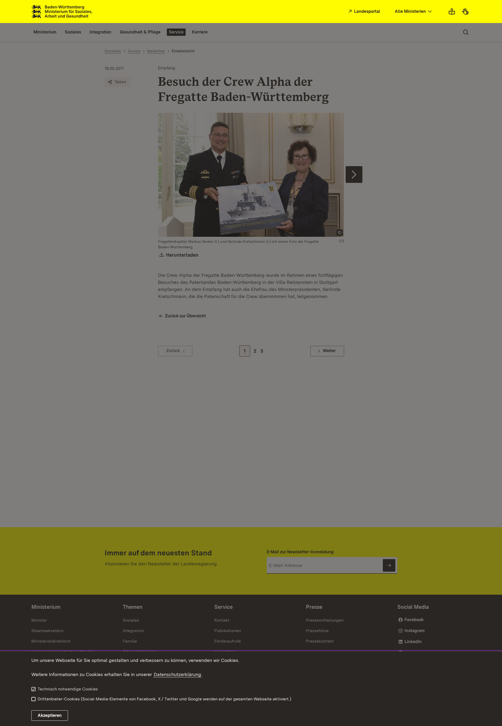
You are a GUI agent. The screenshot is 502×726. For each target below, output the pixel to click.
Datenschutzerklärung (177, 674)
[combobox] (414, 11)
